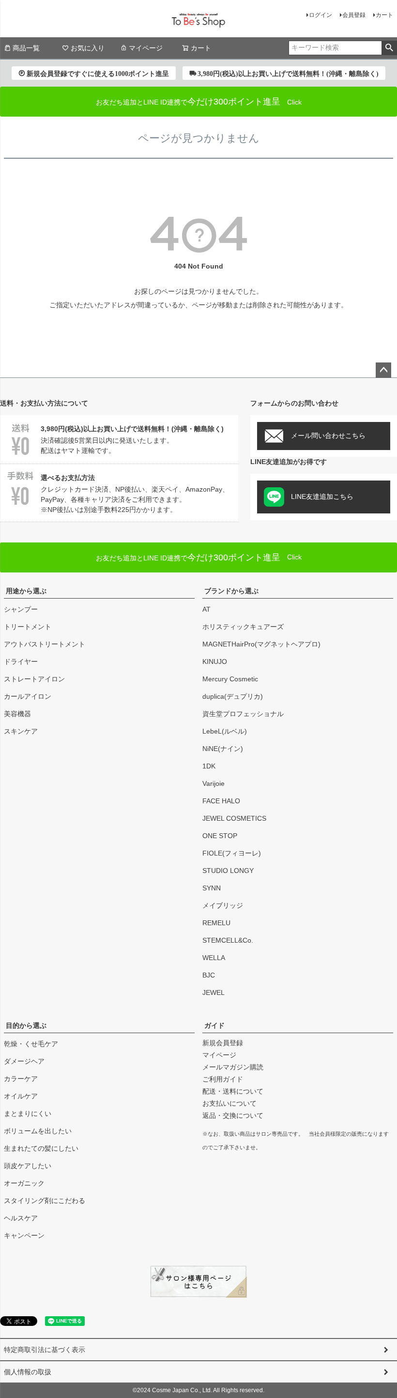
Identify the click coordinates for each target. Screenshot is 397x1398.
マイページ (146, 48)
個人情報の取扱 (27, 1372)
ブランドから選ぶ (231, 591)
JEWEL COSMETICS (234, 818)
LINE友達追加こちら (322, 496)
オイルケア (21, 1096)
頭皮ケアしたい (27, 1166)
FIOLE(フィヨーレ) (231, 853)
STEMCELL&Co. (227, 940)
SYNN (211, 888)
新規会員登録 (222, 1043)
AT (206, 609)
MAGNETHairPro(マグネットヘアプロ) (261, 644)
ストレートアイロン (34, 679)
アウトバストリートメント (44, 644)
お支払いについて (229, 1103)
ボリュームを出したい (38, 1131)
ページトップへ (383, 370)
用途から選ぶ (26, 591)
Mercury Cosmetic (230, 679)
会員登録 (354, 15)
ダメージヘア (24, 1061)
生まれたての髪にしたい (41, 1148)
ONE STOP (219, 836)
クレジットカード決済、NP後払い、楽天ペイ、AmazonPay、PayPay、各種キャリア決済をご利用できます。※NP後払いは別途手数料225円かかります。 (135, 493)
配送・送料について (232, 1091)
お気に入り (88, 48)
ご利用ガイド (222, 1079)
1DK (208, 766)
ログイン (320, 15)
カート (384, 15)
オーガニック (24, 1183)
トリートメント (27, 627)
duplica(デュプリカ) (232, 696)
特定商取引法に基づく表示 (44, 1349)
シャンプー (21, 609)
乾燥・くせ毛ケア (31, 1044)
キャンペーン (24, 1235)
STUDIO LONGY (228, 870)
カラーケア (21, 1078)
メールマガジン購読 (232, 1067)
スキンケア (21, 731)
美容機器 (17, 714)
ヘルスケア (21, 1218)
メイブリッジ (222, 905)
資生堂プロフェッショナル (243, 714)
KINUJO (214, 661)
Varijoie (213, 783)
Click (199, 557)
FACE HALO (221, 801)
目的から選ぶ (26, 1025)
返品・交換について (232, 1115)
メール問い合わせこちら (328, 435)
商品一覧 (26, 48)
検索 (389, 48)
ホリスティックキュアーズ (243, 627)
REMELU (216, 923)
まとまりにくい (27, 1113)
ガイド (214, 1025)
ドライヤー (21, 661)
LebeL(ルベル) (224, 731)
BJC (208, 975)
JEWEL (213, 992)
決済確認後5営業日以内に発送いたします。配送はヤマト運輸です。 (132, 439)
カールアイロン (27, 696)
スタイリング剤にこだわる (44, 1200)
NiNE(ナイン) (222, 748)
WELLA (213, 958)
